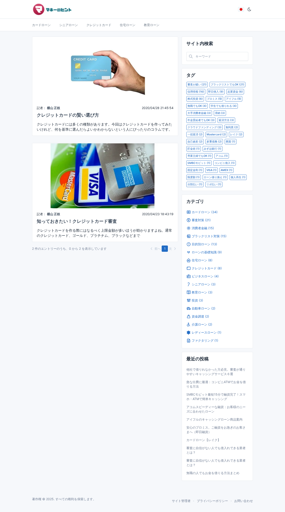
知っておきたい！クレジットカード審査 (77, 221)
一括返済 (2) (195, 134)
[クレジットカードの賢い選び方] (105, 69)
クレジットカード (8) (207, 268)
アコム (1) (222, 155)
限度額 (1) (193, 177)
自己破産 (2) (195, 141)
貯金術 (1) (193, 148)
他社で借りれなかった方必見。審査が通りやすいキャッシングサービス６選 (216, 371)
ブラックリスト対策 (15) (209, 236)
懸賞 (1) (230, 141)
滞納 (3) (220, 113)
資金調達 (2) (200, 316)
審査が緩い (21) (197, 84)
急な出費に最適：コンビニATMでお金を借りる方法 (216, 384)
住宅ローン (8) (202, 260)
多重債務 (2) (214, 141)
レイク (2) (236, 134)
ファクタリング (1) (205, 340)
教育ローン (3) (202, 292)
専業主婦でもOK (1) (199, 155)
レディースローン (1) (206, 332)
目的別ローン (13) (204, 244)
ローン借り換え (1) (215, 177)
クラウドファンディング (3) (204, 127)
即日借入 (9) (216, 91)
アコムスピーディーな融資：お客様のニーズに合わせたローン (216, 409)
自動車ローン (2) (203, 308)
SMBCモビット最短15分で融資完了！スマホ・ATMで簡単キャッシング (216, 396)
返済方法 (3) (226, 120)
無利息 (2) (232, 127)
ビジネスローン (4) (205, 276)
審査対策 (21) (201, 220)
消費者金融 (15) (203, 228)
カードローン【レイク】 (203, 440)
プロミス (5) (214, 98)
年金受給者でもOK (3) (201, 120)
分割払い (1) (194, 184)
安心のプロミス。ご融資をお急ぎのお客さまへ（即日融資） (216, 429)
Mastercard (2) (216, 134)
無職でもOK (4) (197, 105)
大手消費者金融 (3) (199, 113)
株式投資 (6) (195, 98)
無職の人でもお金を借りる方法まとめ (212, 473)
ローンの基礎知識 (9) (207, 252)
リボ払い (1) (213, 184)
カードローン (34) (205, 212)
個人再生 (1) (238, 177)
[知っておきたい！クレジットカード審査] (105, 175)
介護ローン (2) (202, 324)
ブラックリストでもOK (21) (227, 84)
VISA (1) (211, 170)
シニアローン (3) (204, 284)
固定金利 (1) (194, 170)
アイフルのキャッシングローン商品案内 (214, 419)
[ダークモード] (249, 9)
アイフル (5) (233, 98)
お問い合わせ (243, 501)
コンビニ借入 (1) (224, 163)
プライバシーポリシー (212, 501)
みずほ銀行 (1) (212, 148)
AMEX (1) (226, 170)
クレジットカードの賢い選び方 (68, 115)
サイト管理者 (181, 501)
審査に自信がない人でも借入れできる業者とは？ (216, 450)
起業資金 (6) (235, 91)
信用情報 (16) (195, 91)
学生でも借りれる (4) (224, 105)
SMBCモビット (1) (198, 163)
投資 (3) (197, 300)
